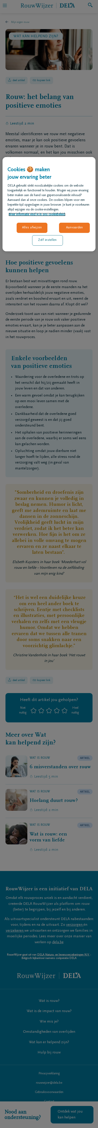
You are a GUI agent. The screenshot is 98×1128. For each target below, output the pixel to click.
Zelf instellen (47, 240)
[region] (49, 204)
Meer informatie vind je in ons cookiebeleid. (37, 214)
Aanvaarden (74, 227)
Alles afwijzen (32, 227)
